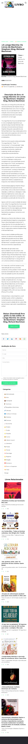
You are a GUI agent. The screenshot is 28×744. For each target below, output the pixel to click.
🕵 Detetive (7, 417)
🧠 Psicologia (8, 453)
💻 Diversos (7, 420)
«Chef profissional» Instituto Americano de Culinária (10, 687)
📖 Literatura (8, 443)
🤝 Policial (7, 450)
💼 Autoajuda (8, 400)
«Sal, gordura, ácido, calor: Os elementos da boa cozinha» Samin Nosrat (12, 563)
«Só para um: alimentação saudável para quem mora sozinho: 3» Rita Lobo (13, 594)
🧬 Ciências (7, 410)
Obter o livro (14, 326)
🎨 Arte (6, 397)
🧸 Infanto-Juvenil (9, 440)
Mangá (6, 473)
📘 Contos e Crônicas (10, 414)
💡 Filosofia (7, 433)
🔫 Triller (6, 469)
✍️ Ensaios (7, 427)
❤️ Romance (8, 463)
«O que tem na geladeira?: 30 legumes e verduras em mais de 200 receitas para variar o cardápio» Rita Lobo (13, 626)
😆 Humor (7, 437)
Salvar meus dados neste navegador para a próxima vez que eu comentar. (13, 378)
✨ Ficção (7, 430)
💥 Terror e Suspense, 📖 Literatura (11, 86)
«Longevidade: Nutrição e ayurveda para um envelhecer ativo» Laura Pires (13, 657)
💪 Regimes (7, 456)
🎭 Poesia (7, 446)
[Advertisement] (14, 23)
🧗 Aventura (7, 404)
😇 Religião (7, 460)
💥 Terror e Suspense (10, 466)
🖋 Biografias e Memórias (11, 407)
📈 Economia (8, 423)
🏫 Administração (9, 394)
